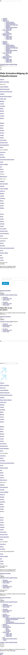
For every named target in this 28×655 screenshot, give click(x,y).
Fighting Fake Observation (12, 24)
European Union (4, 142)
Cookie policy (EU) (7, 298)
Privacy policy (6, 299)
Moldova (2, 123)
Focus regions (3, 140)
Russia (1, 147)
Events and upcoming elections (7, 159)
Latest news (2, 152)
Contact (2, 171)
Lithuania (2, 223)
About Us (5, 18)
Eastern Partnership (4, 145)
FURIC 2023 (9, 39)
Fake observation (4, 183)
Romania (2, 130)
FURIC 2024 (9, 37)
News (7, 31)
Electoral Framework (10, 23)
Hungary (2, 118)
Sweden (2, 135)
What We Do (6, 21)
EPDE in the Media (7, 33)
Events (1, 162)
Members (5, 19)
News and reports (7, 627)
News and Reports (7, 30)
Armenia (2, 103)
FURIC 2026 (9, 28)
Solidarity (8, 26)
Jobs (1, 166)
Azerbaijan (2, 106)
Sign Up (5, 283)
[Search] (17, 363)
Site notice (5, 297)
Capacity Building (10, 22)
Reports (7, 32)
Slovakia (2, 132)
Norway (2, 125)
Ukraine (2, 137)
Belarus (1, 108)
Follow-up (2, 191)
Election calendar (4, 164)
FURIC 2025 (9, 36)
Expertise (2, 186)
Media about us (3, 176)
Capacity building (4, 188)
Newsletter (2, 157)
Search (1, 65)
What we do (3, 387)
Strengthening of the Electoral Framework (15, 623)
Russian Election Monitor (11, 27)
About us (2, 79)
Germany (2, 115)
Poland (1, 128)
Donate (1, 169)
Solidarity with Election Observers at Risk (15, 618)
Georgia (2, 113)
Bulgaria (2, 111)
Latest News (3, 455)
